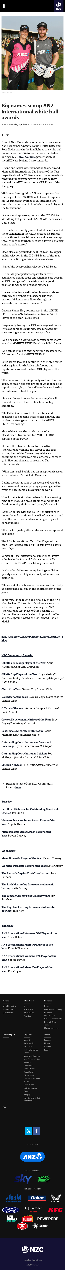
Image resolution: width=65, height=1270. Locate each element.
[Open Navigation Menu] (4, 6)
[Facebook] (36, 1131)
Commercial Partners (32, 1056)
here (18, 787)
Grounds (47, 1047)
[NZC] (58, 6)
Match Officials (29, 1069)
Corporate (28, 1035)
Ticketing (27, 1016)
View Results (8, 1013)
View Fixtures (8, 1009)
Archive (47, 1035)
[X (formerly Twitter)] (28, 1131)
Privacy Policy (29, 1075)
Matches (6, 1001)
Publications (28, 1065)
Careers (26, 1091)
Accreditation (29, 1072)
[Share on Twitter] (7, 135)
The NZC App (29, 1085)
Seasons (47, 1040)
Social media (29, 1043)
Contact (27, 1040)
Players (47, 1043)
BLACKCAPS (28, 1009)
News (26, 1006)
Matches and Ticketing (53, 1009)
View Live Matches (10, 1006)
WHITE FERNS (29, 1013)
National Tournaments (53, 1019)
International (29, 1001)
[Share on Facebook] (3, 135)
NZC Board (28, 1047)
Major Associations (51, 1028)
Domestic (48, 1001)
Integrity (27, 1095)
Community (7, 1035)
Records (47, 1050)
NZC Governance (30, 1088)
